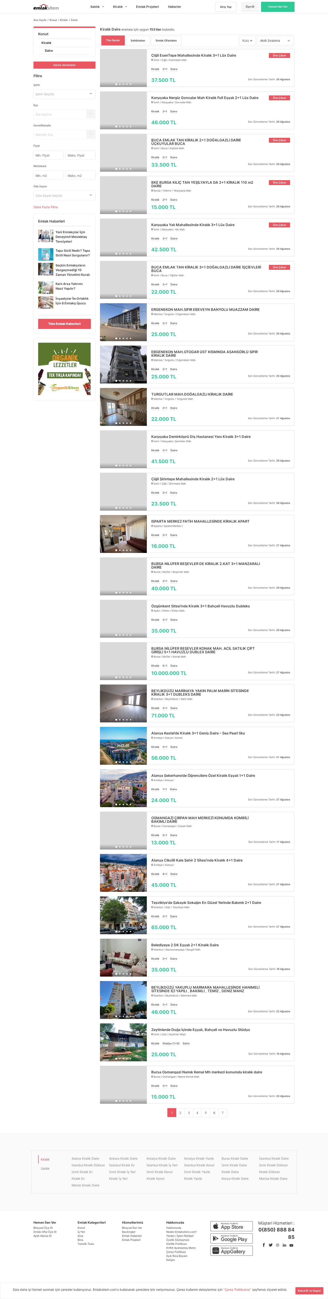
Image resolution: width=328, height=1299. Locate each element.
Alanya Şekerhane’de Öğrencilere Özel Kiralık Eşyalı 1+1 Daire (203, 775)
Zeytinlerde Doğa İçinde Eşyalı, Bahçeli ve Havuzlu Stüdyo (200, 1029)
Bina (80, 1239)
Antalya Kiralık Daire (161, 1158)
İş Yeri (81, 1231)
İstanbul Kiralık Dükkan (88, 1165)
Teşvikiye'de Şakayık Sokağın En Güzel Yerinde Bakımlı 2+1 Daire (206, 902)
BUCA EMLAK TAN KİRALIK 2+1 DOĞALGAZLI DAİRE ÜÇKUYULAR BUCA (196, 141)
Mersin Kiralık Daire (85, 1185)
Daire (49, 50)
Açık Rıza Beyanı (176, 1256)
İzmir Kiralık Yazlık (197, 1172)
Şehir (36, 85)
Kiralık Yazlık (193, 1178)
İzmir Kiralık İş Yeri (122, 1172)
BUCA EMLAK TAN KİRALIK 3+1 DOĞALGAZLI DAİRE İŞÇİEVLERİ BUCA (206, 268)
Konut (43, 34)
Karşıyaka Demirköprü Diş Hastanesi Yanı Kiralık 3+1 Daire (201, 436)
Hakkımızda (173, 1227)
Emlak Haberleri (132, 1235)
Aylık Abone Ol (42, 1235)
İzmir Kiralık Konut (159, 1172)
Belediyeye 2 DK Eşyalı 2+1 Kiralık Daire (185, 945)
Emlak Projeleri (131, 1239)
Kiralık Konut (155, 1178)
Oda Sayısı (40, 186)
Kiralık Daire (230, 1172)
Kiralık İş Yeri (118, 1178)
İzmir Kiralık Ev (82, 1172)
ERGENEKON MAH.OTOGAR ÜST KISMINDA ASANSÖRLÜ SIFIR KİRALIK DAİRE (204, 353)
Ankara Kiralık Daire (123, 1158)
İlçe (35, 105)
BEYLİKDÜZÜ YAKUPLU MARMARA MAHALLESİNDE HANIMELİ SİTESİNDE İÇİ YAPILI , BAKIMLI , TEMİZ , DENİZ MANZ (205, 989)
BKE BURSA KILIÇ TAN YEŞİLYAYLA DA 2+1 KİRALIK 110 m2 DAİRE (202, 184)
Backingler (128, 1231)
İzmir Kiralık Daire (234, 1165)
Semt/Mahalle (42, 125)
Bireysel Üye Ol (43, 1227)
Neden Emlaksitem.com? (181, 1231)
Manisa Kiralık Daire (273, 1178)
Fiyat (36, 145)
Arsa (80, 1235)
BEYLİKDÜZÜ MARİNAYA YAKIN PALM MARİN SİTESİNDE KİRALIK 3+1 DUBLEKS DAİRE (200, 692)
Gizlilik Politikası (176, 1243)
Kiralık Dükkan (269, 1172)
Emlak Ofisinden (166, 40)
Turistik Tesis (86, 1243)
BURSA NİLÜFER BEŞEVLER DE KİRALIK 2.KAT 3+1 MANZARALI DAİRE (205, 565)
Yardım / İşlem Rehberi (180, 1235)
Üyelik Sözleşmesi (177, 1239)
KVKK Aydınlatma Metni (181, 1248)
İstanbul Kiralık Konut (199, 1165)
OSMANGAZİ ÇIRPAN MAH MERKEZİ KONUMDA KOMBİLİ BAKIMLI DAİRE (200, 819)
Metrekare (39, 166)
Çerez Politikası (176, 1252)
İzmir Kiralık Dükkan (273, 1165)
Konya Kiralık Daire (235, 1178)
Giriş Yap (226, 6)
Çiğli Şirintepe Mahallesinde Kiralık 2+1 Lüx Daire (193, 479)
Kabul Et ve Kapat (309, 1290)
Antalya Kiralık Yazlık (199, 1158)
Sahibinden (138, 40)
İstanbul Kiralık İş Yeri (162, 1165)
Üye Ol (250, 6)
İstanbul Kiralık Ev (122, 1165)
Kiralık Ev (78, 1178)
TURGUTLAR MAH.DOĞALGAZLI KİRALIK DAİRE (192, 394)
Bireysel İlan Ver (132, 1227)
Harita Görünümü (64, 65)
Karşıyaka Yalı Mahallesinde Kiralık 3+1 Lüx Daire (193, 225)
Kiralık (46, 43)
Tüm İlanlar (113, 40)
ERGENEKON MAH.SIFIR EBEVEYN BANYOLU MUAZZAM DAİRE (205, 309)
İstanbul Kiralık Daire (274, 1158)
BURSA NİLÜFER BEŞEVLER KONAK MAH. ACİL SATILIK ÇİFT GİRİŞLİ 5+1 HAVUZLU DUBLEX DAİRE (203, 650)
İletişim (170, 1260)
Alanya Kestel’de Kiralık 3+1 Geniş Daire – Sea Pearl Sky (198, 733)
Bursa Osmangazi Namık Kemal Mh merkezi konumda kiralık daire (206, 1072)
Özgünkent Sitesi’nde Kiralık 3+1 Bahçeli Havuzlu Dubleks (200, 606)
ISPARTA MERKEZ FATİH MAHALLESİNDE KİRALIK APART (200, 521)
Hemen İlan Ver (278, 6)
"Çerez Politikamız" (237, 1289)
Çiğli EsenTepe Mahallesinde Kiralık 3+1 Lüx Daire (193, 55)
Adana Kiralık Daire (85, 1158)
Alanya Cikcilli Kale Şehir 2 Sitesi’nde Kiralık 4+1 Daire (197, 860)
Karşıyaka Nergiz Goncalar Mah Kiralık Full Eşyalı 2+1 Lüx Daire (204, 97)
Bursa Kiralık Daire (235, 1158)
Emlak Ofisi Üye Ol (44, 1231)
